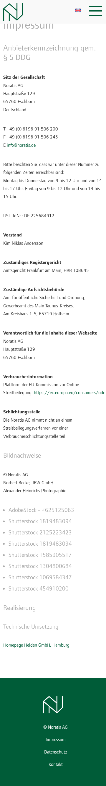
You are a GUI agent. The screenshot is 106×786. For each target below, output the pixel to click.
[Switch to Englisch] (78, 10)
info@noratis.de (21, 145)
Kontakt (56, 764)
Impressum (56, 740)
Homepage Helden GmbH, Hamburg (36, 645)
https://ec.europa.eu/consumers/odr (69, 393)
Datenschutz (55, 752)
